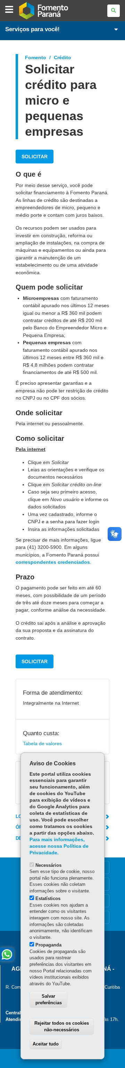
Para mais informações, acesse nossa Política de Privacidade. (59, 846)
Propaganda (48, 944)
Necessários (48, 865)
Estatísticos (47, 898)
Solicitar (35, 156)
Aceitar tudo (46, 1044)
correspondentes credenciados (53, 562)
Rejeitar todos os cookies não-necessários (61, 1026)
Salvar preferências (48, 999)
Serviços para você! (32, 29)
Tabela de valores (42, 743)
